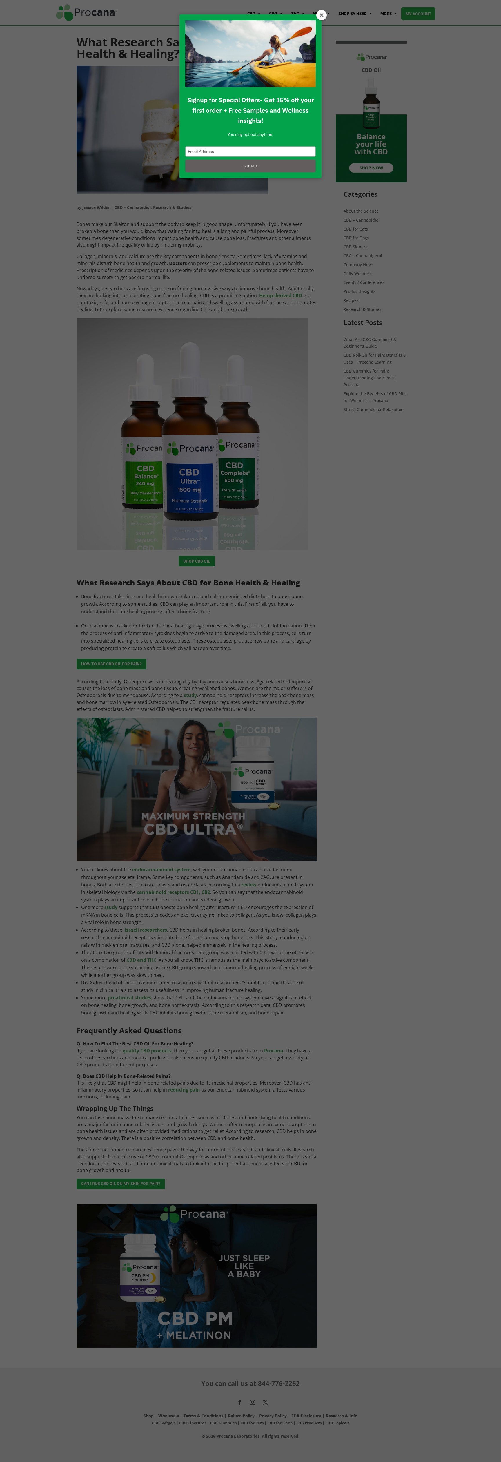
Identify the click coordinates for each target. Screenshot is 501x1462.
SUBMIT (250, 166)
